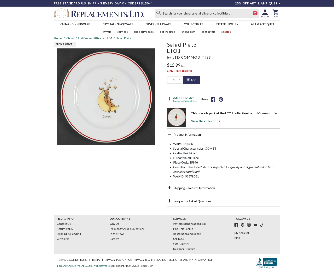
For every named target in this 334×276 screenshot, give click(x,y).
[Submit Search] (159, 13)
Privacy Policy (115, 259)
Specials (226, 31)
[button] (223, 136)
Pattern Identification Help (189, 223)
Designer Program (184, 248)
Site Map (95, 259)
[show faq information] (169, 200)
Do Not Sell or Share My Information (185, 259)
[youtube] (256, 225)
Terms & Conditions (72, 259)
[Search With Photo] (255, 13)
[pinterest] (244, 225)
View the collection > (206, 121)
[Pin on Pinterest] (220, 99)
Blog (237, 237)
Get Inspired (167, 31)
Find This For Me (183, 228)
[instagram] (250, 225)
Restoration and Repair (187, 233)
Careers (114, 238)
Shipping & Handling (69, 233)
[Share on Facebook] (213, 99)
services (122, 31)
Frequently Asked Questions (127, 228)
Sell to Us (179, 238)
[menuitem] (75, 24)
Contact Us (208, 31)
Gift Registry (181, 243)
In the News (117, 233)
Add (193, 80)
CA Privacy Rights (141, 259)
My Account (241, 232)
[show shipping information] (169, 187)
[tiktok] (261, 225)
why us (107, 31)
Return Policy (65, 228)
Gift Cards (63, 238)
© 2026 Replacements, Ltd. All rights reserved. (82, 266)
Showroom (188, 31)
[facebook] (237, 225)
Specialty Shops (144, 31)
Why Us (114, 223)
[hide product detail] (169, 134)
